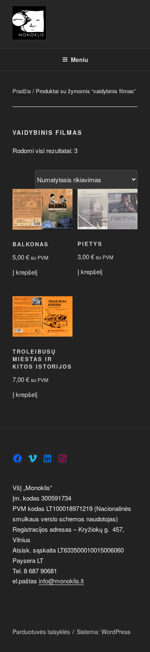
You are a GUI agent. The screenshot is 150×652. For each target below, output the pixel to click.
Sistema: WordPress (103, 631)
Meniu (79, 59)
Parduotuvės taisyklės (41, 631)
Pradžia (21, 91)
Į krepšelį (25, 272)
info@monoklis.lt (61, 580)
